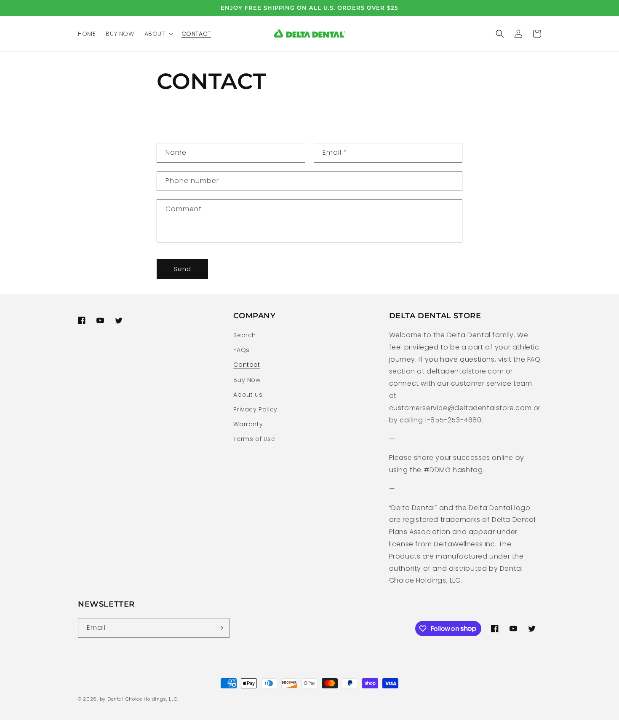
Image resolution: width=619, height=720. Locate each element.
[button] (157, 34)
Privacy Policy (255, 409)
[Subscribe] (220, 628)
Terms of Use (254, 439)
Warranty (248, 424)
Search (244, 335)
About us (247, 394)
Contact (246, 364)
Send (182, 268)
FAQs (241, 350)
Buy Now (246, 380)
